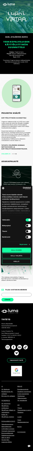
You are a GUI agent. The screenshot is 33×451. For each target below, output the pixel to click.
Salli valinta (16, 256)
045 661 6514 (5, 328)
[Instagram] (7, 347)
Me (18, 405)
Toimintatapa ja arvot (24, 410)
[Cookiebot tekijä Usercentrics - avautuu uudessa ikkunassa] (23, 188)
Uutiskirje (20, 412)
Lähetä (7, 299)
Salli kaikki (16, 250)
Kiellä (16, 261)
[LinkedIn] (19, 347)
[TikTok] (25, 347)
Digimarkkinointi (8, 421)
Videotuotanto (22, 398)
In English (21, 432)
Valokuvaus (21, 396)
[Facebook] (13, 347)
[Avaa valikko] (28, 4)
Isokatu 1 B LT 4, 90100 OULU (11, 335)
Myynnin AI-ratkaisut (8, 396)
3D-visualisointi (22, 400)
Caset (19, 417)
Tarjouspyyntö (16, 360)
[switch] (28, 225)
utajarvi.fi (5, 153)
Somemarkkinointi (7, 433)
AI (2, 386)
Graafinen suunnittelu (24, 391)
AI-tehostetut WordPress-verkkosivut (5, 406)
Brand (19, 386)
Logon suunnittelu (23, 394)
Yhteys (19, 408)
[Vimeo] (16, 353)
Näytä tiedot (23, 244)
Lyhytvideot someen (7, 429)
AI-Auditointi (5, 389)
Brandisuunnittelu (22, 389)
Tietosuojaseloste (6, 339)
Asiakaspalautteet (23, 422)
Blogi (19, 427)
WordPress (5, 400)
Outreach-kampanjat (8, 431)
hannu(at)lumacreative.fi (9, 326)
